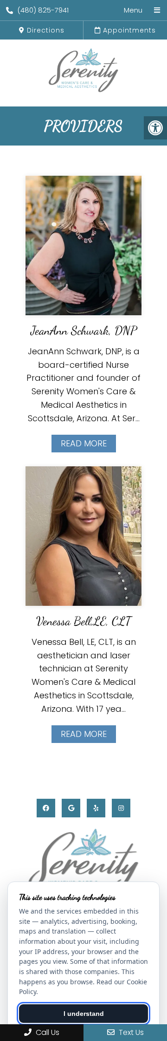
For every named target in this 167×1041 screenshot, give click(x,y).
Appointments (128, 30)
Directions (44, 30)
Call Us (46, 1032)
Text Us (130, 1032)
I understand (84, 1013)
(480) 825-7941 (43, 10)
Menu (133, 10)
